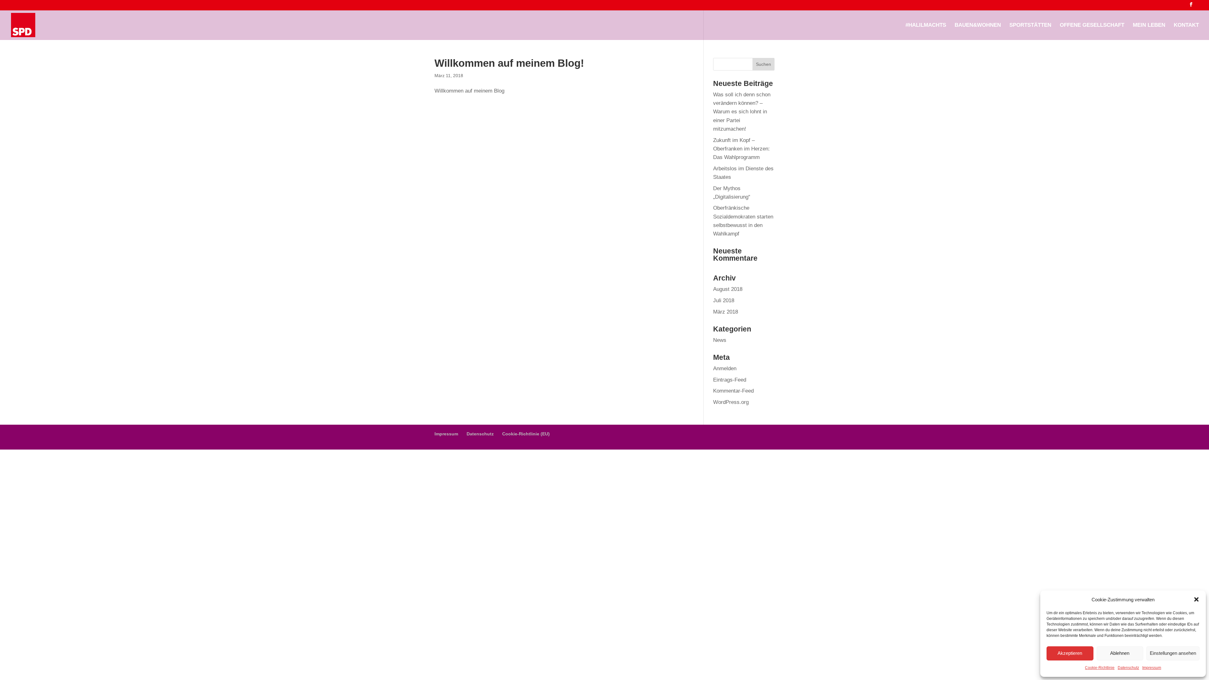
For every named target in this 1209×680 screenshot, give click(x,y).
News (719, 340)
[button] (1196, 599)
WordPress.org (731, 402)
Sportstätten (1030, 25)
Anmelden (724, 368)
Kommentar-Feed (733, 391)
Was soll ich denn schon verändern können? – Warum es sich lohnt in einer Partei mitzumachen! (741, 112)
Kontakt (1186, 25)
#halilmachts (925, 25)
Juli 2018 (723, 300)
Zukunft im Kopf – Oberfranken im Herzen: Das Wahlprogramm (741, 148)
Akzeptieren (1070, 653)
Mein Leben (1149, 25)
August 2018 (727, 289)
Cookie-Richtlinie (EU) (526, 433)
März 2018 (725, 312)
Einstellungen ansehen (1173, 653)
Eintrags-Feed (729, 380)
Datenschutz (1128, 668)
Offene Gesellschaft (1092, 25)
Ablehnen (1119, 653)
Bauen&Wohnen (978, 25)
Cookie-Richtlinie (1100, 668)
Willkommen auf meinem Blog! (509, 63)
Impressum (1151, 668)
